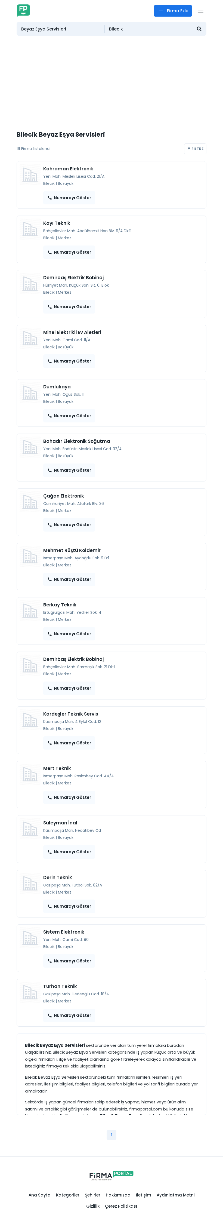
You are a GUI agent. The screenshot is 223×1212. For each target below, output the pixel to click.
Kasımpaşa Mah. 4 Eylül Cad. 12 (72, 721)
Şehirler (92, 1195)
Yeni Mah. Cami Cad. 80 (66, 939)
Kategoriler (67, 1195)
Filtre (197, 148)
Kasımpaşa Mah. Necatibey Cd (72, 830)
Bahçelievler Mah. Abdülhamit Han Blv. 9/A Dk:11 (87, 231)
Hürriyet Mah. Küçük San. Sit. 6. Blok (76, 285)
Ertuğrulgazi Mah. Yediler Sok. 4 (72, 612)
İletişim (143, 1195)
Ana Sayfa (40, 1195)
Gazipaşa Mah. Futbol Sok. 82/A (72, 885)
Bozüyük (65, 183)
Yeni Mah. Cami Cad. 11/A (66, 340)
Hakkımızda (118, 1195)
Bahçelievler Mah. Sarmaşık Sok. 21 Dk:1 (79, 667)
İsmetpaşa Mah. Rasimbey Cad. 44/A (78, 776)
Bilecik (49, 183)
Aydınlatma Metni (176, 1195)
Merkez (64, 238)
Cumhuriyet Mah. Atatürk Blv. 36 (73, 503)
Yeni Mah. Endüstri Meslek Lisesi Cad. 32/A (82, 449)
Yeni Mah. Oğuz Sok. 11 (63, 394)
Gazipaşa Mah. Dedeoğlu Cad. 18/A (76, 994)
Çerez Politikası (121, 1206)
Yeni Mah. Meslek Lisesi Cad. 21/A (73, 176)
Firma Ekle (177, 11)
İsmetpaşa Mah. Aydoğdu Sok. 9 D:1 (76, 558)
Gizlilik (93, 1206)
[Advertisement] (111, 81)
